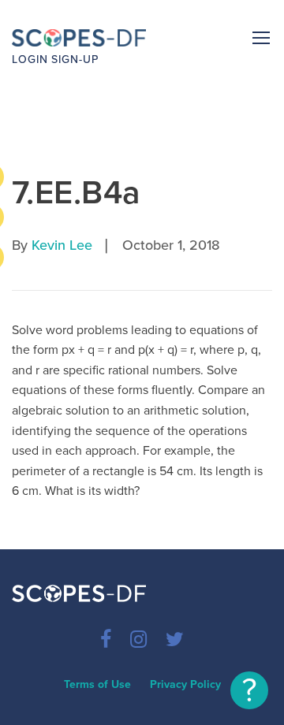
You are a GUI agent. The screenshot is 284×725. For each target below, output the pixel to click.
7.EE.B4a (76, 193)
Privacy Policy (185, 684)
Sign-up (75, 59)
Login (30, 59)
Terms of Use (97, 684)
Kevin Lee (62, 245)
